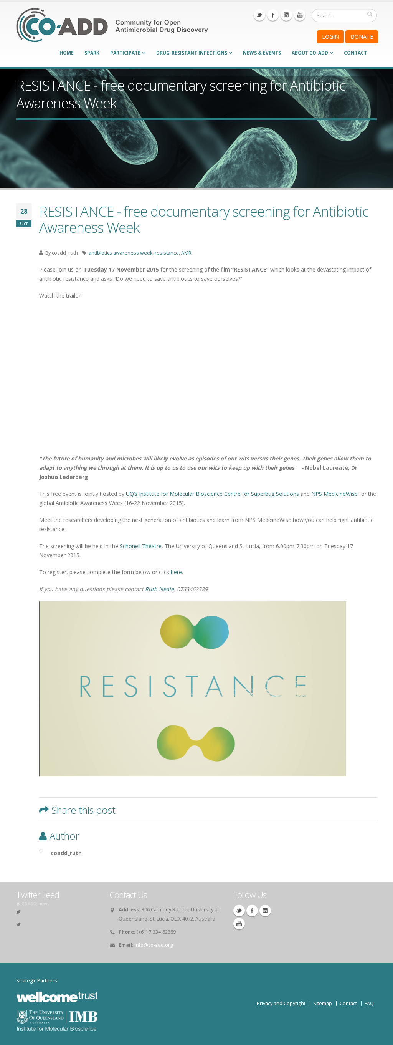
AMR (186, 253)
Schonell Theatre (141, 546)
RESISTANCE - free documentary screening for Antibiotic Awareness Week (203, 219)
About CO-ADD (310, 53)
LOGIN (330, 36)
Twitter (259, 15)
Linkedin (286, 15)
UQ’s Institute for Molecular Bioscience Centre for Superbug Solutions (212, 493)
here (176, 572)
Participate (125, 53)
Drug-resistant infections (191, 53)
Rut (149, 589)
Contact (355, 53)
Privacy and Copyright (281, 1003)
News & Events (262, 53)
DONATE (361, 36)
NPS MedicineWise (334, 493)
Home (66, 53)
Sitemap (322, 1003)
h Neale (164, 589)
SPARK (91, 53)
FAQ (369, 1003)
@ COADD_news (32, 903)
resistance (167, 253)
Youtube (299, 15)
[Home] (112, 30)
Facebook (273, 15)
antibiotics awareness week (120, 253)
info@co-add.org (154, 945)
